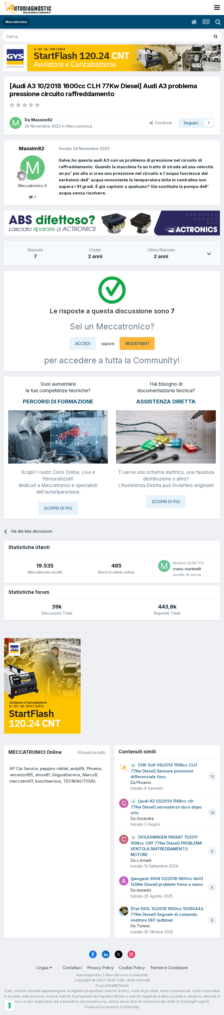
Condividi (162, 122)
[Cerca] (216, 36)
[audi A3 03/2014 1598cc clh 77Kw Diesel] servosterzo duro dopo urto (166, 807)
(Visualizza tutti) (91, 752)
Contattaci (72, 967)
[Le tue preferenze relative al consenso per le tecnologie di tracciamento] (9, 1005)
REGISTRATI (137, 343)
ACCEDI (82, 343)
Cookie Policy (132, 967)
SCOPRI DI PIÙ (58, 508)
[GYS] (112, 58)
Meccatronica (79, 126)
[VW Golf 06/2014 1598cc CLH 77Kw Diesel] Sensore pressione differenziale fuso (164, 771)
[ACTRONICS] (112, 223)
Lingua (43, 967)
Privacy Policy (100, 967)
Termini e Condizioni (169, 967)
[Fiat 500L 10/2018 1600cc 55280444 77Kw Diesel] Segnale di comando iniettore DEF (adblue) (167, 914)
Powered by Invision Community (112, 1007)
